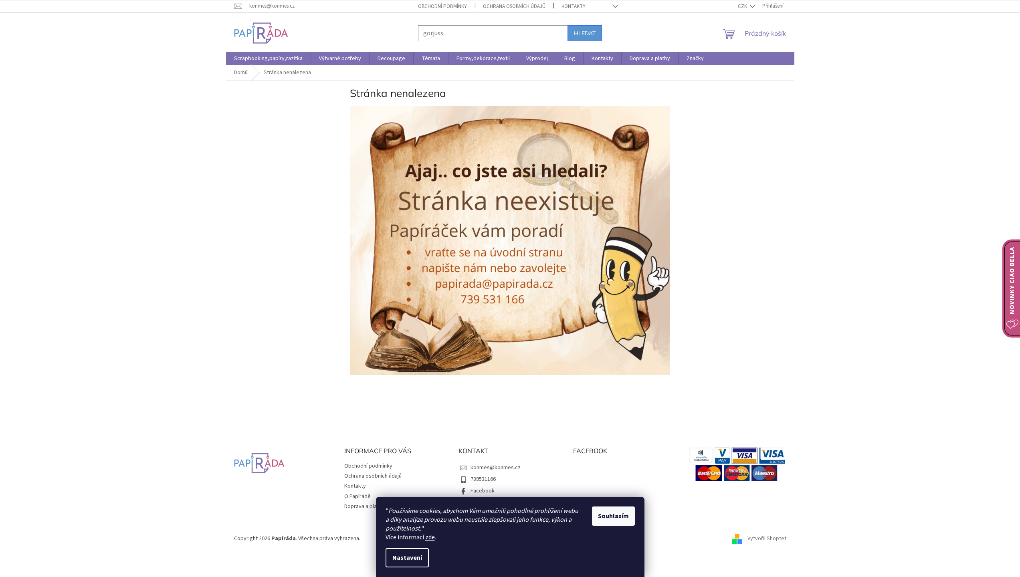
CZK (743, 6)
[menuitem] (268, 58)
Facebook (483, 491)
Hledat (585, 33)
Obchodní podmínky (442, 6)
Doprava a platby (364, 506)
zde (430, 537)
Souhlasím (613, 516)
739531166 (483, 479)
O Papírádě (357, 496)
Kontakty (574, 6)
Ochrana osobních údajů (514, 6)
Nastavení (407, 557)
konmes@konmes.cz (496, 468)
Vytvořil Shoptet (766, 539)
